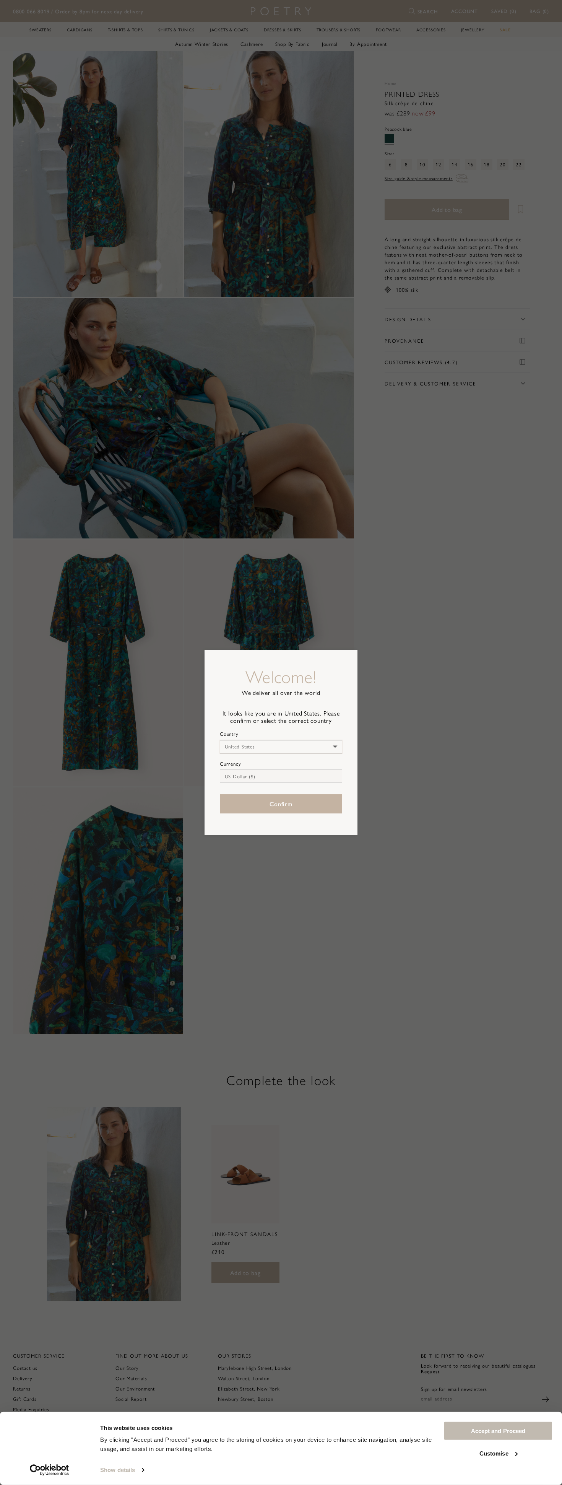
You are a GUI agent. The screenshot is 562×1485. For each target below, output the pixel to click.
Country (229, 734)
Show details (117, 1470)
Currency (230, 764)
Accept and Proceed (498, 1431)
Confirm (281, 803)
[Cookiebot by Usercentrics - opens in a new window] (49, 1470)
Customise (493, 1453)
